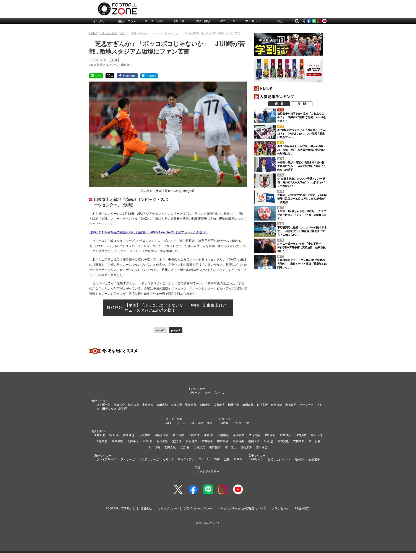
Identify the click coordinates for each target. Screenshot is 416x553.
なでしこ (220, 392)
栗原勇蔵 (190, 404)
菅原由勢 (101, 441)
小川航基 (238, 435)
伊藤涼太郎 (161, 435)
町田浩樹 (154, 447)
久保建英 (254, 435)
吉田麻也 (261, 447)
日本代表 (178, 21)
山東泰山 (126, 64)
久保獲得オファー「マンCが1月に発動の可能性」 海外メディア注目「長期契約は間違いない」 (302, 263)
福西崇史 (133, 404)
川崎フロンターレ (108, 64)
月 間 (301, 103)
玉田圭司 (205, 404)
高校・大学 (205, 423)
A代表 (225, 423)
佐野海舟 (270, 435)
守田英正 (230, 447)
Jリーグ (195, 392)
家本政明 (290, 404)
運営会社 (146, 508)
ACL (169, 423)
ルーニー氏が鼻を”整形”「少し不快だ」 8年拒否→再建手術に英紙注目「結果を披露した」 (301, 247)
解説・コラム (127, 21)
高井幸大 (133, 441)
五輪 (227, 459)
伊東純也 (128, 435)
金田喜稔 (276, 404)
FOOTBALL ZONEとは (120, 508)
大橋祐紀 (223, 435)
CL (200, 459)
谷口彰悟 (162, 441)
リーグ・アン (186, 459)
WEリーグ (256, 459)
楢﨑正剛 (233, 404)
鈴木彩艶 (117, 441)
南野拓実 (215, 447)
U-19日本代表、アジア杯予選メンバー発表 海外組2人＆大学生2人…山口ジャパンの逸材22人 (301, 182)
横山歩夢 (246, 447)
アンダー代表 (241, 423)
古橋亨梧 (298, 441)
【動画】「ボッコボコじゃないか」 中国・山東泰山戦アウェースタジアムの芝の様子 (175, 307)
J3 (192, 423)
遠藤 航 (208, 435)
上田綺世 (194, 435)
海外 (207, 392)
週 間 (279, 103)
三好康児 (199, 447)
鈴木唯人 (285, 435)
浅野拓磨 (99, 435)
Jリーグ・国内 (153, 21)
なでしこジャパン (279, 459)
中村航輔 (222, 441)
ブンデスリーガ (149, 459)
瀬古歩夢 (301, 435)
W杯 (217, 459)
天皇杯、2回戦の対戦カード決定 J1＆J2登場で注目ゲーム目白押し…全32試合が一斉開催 (302, 198)
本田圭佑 (314, 441)
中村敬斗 (207, 441)
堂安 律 (177, 441)
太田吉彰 (162, 404)
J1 (177, 423)
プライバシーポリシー (198, 508)
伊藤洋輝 (144, 435)
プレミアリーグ (106, 459)
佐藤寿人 (219, 404)
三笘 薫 (184, 447)
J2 (184, 423)
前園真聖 (248, 404)
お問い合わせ (280, 508)
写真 (280, 21)
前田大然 (170, 447)
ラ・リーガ (127, 459)
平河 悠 (268, 441)
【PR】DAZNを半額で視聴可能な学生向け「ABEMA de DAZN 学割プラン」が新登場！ (148, 232)
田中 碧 (147, 441)
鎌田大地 (316, 435)
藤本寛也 (283, 441)
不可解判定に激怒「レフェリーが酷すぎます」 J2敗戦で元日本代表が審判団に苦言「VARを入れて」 (302, 231)
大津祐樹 (176, 404)
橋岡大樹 (254, 441)
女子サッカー (254, 21)
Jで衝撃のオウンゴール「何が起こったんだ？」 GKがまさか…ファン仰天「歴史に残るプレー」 (301, 133)
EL (208, 459)
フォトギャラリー (208, 471)
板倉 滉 (114, 435)
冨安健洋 (191, 441)
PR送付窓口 (302, 508)
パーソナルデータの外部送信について (242, 508)
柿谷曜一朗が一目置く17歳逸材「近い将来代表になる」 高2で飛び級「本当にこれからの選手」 (301, 166)
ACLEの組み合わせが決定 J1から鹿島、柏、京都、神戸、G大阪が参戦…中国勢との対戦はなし (301, 149)
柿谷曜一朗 (103, 404)
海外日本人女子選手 (307, 459)
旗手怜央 (238, 441)
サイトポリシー (168, 508)
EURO (238, 459)
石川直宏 (262, 404)
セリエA (168, 459)
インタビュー (102, 21)
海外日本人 (203, 21)
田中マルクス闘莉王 (115, 408)
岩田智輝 (178, 435)
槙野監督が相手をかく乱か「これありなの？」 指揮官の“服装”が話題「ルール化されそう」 (301, 117)
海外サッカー (229, 21)
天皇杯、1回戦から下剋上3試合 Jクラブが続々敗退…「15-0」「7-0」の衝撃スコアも (302, 214)
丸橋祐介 (119, 404)
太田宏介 (147, 404)
